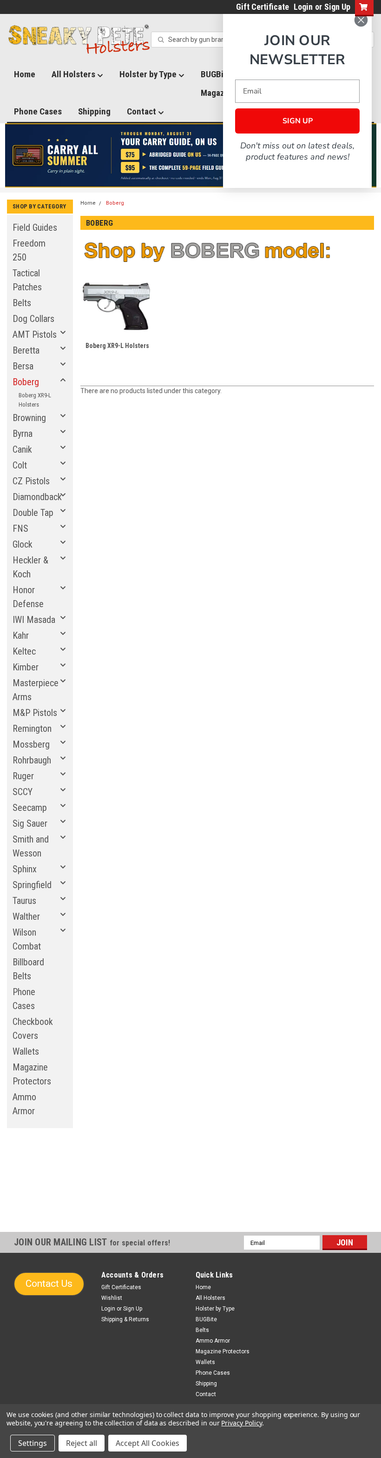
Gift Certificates (121, 1287)
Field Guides (35, 227)
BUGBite (206, 1319)
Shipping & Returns (125, 1319)
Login (303, 7)
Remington (32, 728)
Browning (29, 417)
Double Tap (33, 512)
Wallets (26, 1051)
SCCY (23, 791)
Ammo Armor (24, 1104)
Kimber (26, 667)
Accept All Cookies (147, 1443)
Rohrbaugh (32, 760)
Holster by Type (148, 74)
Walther (26, 916)
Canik (22, 449)
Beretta (26, 350)
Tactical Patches (27, 280)
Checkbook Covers (33, 1028)
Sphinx (25, 869)
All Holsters (74, 74)
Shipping (94, 111)
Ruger (23, 776)
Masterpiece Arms (36, 689)
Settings (32, 1443)
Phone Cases (38, 111)
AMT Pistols (35, 334)
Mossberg (31, 744)
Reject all (81, 1443)
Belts (22, 302)
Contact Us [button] (49, 1283)
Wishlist (111, 1298)
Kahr (21, 635)
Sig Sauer (30, 823)
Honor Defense (28, 596)
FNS (20, 528)
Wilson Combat (27, 939)
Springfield (32, 884)
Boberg (26, 382)
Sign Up (337, 7)
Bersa (23, 366)
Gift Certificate (262, 7)
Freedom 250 (29, 250)
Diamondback (37, 496)
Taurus (24, 900)
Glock (23, 544)
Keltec (24, 651)
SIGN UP (297, 121)
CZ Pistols (31, 481)
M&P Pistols (35, 712)
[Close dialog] (361, 20)
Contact (142, 111)
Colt (20, 465)
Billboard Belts (28, 969)
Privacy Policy (241, 1422)
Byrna (23, 433)
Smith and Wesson (31, 846)
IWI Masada (34, 619)
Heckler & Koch (30, 567)
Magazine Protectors (32, 1074)
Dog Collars (33, 318)
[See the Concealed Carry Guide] (190, 155)
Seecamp (30, 807)
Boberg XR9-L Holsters (35, 400)
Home (24, 74)
